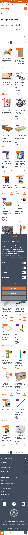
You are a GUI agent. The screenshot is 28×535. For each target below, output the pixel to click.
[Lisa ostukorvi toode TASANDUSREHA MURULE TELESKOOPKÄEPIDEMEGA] (24, 93)
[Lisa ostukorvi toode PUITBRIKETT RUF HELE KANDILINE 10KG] (11, 67)
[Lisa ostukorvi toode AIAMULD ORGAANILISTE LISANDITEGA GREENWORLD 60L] (11, 444)
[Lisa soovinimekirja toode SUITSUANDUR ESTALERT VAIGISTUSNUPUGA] (16, 432)
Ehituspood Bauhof (5, 13)
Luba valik (14, 293)
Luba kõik (14, 288)
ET (26, 5)
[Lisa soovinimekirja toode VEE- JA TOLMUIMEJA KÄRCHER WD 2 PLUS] (16, 331)
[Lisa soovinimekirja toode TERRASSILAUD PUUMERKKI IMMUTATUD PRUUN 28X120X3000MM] (3, 132)
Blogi (3, 492)
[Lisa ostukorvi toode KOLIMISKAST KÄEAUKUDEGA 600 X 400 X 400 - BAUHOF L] (24, 394)
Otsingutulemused (14, 13)
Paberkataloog (6, 494)
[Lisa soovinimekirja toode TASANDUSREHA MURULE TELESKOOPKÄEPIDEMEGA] (16, 80)
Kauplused (6, 5)
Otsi (25, 8)
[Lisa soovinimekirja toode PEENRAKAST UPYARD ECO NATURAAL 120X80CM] (3, 331)
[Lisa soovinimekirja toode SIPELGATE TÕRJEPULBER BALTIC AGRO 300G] (3, 380)
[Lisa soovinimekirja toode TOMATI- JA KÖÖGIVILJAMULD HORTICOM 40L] (3, 183)
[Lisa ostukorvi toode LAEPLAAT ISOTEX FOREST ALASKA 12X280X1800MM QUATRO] (11, 319)
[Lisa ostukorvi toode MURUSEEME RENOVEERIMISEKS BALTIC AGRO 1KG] (11, 367)
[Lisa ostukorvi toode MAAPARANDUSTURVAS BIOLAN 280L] (11, 420)
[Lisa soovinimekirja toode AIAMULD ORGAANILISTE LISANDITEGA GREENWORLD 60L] (3, 432)
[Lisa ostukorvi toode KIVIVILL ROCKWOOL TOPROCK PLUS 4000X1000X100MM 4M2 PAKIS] (11, 220)
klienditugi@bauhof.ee (9, 483)
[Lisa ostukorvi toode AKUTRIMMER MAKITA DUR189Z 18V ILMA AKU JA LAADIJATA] (24, 220)
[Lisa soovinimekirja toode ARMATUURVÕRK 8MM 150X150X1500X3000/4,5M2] (3, 233)
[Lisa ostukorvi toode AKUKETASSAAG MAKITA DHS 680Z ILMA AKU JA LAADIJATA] (24, 119)
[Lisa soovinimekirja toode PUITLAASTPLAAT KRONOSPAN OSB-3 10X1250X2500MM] (3, 80)
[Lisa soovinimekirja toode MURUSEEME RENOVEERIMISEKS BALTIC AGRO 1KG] (3, 357)
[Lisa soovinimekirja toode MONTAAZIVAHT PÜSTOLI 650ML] (16, 233)
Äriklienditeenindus (16, 5)
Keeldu (14, 297)
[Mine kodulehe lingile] (5, 9)
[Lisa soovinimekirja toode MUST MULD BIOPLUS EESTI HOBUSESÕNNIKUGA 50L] (3, 106)
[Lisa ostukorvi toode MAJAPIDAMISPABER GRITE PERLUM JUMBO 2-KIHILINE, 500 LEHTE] (24, 170)
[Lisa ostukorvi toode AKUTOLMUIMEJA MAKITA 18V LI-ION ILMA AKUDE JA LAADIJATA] (24, 420)
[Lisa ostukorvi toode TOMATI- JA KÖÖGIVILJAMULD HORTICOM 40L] (11, 193)
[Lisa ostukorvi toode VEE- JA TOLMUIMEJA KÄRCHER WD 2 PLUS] (24, 345)
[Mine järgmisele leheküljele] (25, 42)
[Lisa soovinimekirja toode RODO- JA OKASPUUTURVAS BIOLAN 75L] (16, 183)
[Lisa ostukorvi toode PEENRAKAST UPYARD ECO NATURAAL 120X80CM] (11, 345)
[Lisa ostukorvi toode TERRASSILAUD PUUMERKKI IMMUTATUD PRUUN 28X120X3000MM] (11, 146)
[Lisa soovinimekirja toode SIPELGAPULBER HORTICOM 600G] (3, 158)
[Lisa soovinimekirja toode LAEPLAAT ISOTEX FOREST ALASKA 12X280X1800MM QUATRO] (3, 305)
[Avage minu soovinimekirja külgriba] (10, 533)
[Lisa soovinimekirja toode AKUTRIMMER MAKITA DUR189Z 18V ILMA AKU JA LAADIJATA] (16, 205)
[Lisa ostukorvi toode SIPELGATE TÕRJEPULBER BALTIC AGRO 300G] (11, 394)
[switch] (24, 268)
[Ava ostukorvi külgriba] (25, 532)
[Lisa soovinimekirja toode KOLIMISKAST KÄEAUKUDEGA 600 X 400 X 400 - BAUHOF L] (16, 380)
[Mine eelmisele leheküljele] (2, 42)
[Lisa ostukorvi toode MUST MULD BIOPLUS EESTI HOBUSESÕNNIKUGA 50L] (11, 119)
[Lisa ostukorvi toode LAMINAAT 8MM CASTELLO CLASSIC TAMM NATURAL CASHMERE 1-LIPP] (24, 67)
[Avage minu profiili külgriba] (18, 533)
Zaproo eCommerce (14, 528)
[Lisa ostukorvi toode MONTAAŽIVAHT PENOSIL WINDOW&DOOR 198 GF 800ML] (24, 367)
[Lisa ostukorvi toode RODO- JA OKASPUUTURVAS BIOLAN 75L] (24, 193)
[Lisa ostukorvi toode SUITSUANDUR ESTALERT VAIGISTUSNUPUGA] (24, 444)
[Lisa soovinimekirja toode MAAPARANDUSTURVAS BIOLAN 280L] (3, 406)
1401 (22, 42)
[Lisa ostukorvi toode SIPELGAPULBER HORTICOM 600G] (11, 170)
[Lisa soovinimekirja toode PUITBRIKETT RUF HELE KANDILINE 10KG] (3, 55)
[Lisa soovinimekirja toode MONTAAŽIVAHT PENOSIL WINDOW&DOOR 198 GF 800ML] (16, 357)
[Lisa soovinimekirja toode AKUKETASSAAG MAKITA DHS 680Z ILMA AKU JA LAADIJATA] (16, 106)
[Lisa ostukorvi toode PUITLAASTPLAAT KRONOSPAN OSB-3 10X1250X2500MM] (11, 93)
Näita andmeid (19, 283)
